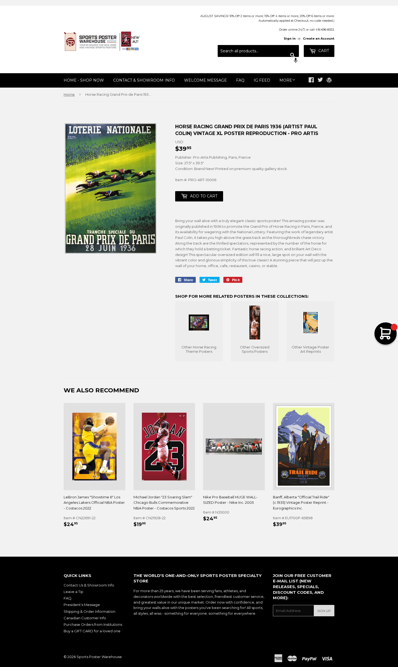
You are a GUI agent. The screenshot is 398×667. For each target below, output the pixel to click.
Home (69, 94)
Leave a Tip (73, 591)
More (285, 80)
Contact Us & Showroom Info (89, 585)
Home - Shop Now (84, 80)
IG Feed (262, 80)
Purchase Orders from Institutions (93, 624)
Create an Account (318, 38)
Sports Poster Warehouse (99, 657)
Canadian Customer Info (85, 618)
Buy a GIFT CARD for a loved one (92, 631)
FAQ (240, 80)
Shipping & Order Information (89, 611)
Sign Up (324, 611)
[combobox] (258, 51)
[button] (258, 61)
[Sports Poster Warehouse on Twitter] (320, 80)
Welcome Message (205, 80)
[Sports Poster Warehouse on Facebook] (311, 80)
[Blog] (329, 80)
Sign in (290, 38)
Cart (323, 50)
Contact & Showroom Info (144, 80)
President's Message (82, 604)
